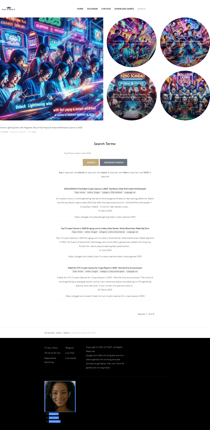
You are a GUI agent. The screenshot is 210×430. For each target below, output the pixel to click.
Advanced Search (114, 162)
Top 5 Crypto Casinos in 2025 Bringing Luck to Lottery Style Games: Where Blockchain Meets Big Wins (105, 228)
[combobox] (105, 153)
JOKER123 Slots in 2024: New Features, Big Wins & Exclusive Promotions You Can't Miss (132, 42)
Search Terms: (105, 143)
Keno (131, 90)
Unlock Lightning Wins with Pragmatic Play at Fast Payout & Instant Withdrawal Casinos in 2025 (41, 127)
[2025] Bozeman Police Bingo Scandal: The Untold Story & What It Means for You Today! (131, 95)
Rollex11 (185, 90)
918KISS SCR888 (185, 36)
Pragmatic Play (7, 124)
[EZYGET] (9, 8)
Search (91, 162)
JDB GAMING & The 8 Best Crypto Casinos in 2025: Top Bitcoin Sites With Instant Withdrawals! (105, 188)
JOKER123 (132, 36)
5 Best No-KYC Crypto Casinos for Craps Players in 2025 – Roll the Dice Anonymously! (105, 267)
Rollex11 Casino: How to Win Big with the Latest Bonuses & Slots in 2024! (185, 95)
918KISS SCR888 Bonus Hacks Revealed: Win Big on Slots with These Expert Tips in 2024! (185, 42)
